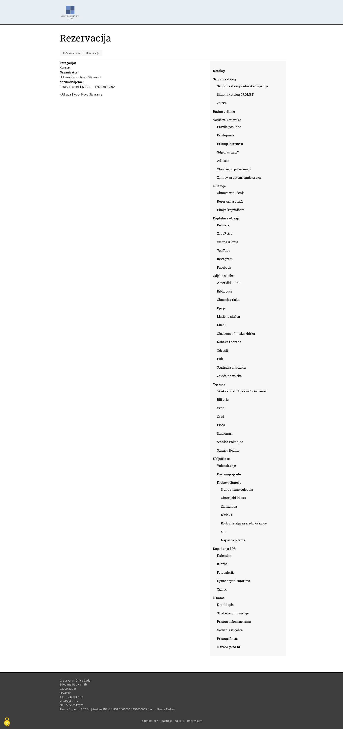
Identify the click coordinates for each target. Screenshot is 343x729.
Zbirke (223, 104)
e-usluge (219, 186)
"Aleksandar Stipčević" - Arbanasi (242, 391)
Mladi (221, 325)
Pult (220, 359)
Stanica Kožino (228, 450)
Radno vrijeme (224, 111)
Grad (220, 416)
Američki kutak (229, 283)
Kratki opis (225, 605)
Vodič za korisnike (227, 120)
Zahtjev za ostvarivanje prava (239, 177)
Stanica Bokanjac (230, 442)
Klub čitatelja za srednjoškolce (244, 523)
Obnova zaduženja (231, 193)
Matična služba (228, 316)
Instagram (226, 260)
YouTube (225, 251)
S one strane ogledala (237, 489)
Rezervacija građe (230, 201)
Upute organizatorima (233, 581)
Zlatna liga (229, 506)
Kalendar (224, 555)
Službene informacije (233, 613)
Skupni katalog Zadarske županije (242, 86)
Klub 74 (226, 515)
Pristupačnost (227, 638)
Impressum (194, 721)
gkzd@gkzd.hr (70, 701)
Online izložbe (227, 242)
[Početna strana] (71, 10)
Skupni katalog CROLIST (237, 95)
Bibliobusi (224, 291)
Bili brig (223, 399)
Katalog (220, 71)
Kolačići (179, 721)
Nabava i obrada (229, 342)
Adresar (223, 160)
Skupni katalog (224, 79)
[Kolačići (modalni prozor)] (7, 722)
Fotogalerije (225, 572)
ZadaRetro (224, 233)
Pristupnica (225, 135)
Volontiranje (226, 465)
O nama (219, 598)
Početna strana (71, 53)
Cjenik (221, 589)
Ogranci (219, 384)
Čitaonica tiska (228, 299)
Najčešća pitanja (233, 540)
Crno (220, 408)
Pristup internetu (230, 144)
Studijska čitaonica (231, 367)
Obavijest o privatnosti (234, 169)
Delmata (224, 226)
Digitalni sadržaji (226, 218)
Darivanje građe (229, 474)
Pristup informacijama (234, 621)
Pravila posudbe (229, 127)
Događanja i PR (224, 549)
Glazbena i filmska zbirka (236, 333)
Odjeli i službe (223, 276)
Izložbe (222, 564)
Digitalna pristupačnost (156, 721)
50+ (223, 532)
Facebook (225, 268)
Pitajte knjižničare (232, 210)
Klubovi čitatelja (229, 482)
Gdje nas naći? (228, 152)
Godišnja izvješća (230, 630)
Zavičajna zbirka (229, 376)
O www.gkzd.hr (228, 647)
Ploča (221, 425)
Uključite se (221, 459)
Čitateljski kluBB (233, 498)
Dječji (221, 308)
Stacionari (224, 433)
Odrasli (222, 350)
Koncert (65, 68)
